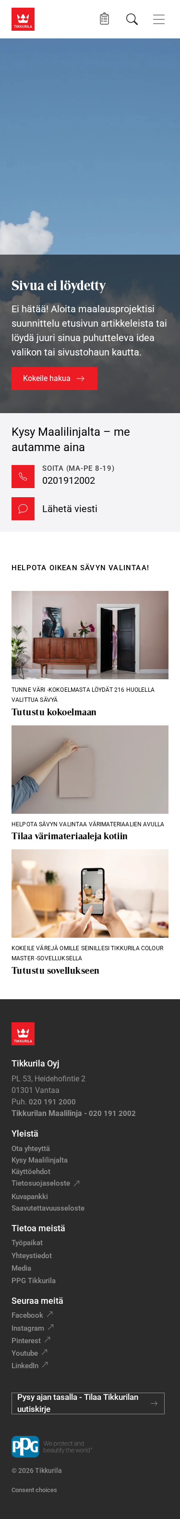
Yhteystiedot (32, 1255)
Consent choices (34, 1490)
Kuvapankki (30, 1196)
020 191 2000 (52, 1102)
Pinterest (26, 1340)
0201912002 (68, 480)
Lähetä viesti (69, 508)
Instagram (28, 1328)
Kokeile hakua (47, 378)
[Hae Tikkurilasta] (132, 19)
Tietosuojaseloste (41, 1183)
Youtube (25, 1353)
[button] (104, 18)
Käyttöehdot (31, 1171)
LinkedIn (25, 1365)
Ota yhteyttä (31, 1148)
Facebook (27, 1315)
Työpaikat (27, 1242)
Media (21, 1268)
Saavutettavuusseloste (48, 1208)
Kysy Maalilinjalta (40, 1160)
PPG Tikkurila (34, 1280)
